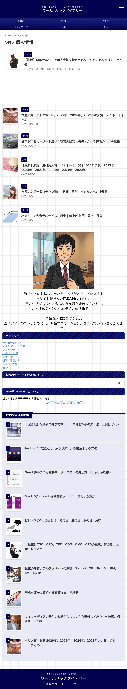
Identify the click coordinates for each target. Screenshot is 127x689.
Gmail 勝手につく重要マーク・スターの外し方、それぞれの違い (68, 472)
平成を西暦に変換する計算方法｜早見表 (51, 592)
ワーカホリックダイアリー (62, 10)
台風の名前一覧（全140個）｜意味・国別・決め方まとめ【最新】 (65, 191)
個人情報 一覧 (72, 69)
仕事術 (21, 21)
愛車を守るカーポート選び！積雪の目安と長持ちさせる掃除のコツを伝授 (70, 141)
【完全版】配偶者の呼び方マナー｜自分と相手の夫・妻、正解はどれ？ (72, 424)
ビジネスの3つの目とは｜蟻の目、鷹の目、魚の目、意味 (63, 520)
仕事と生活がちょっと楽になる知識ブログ (63, 673)
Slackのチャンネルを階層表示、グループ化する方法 (60, 496)
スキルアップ (21, 27)
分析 (106, 27)
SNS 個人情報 (54, 69)
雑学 (63, 27)
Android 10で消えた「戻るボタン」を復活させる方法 (61, 448)
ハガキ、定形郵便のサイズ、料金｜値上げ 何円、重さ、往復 (62, 215)
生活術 (63, 21)
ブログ (106, 21)
